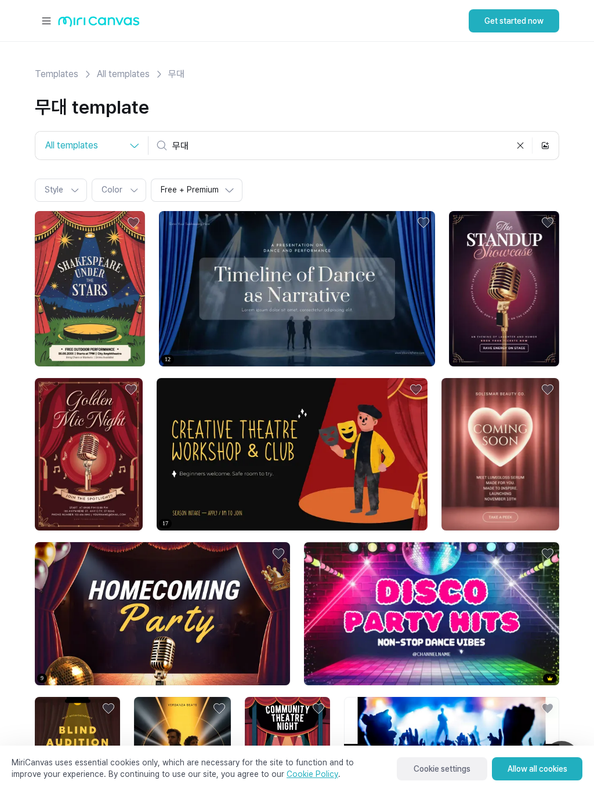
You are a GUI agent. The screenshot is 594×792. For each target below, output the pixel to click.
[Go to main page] (99, 24)
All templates (123, 73)
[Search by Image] (545, 145)
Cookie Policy (312, 774)
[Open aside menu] (46, 20)
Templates (56, 73)
